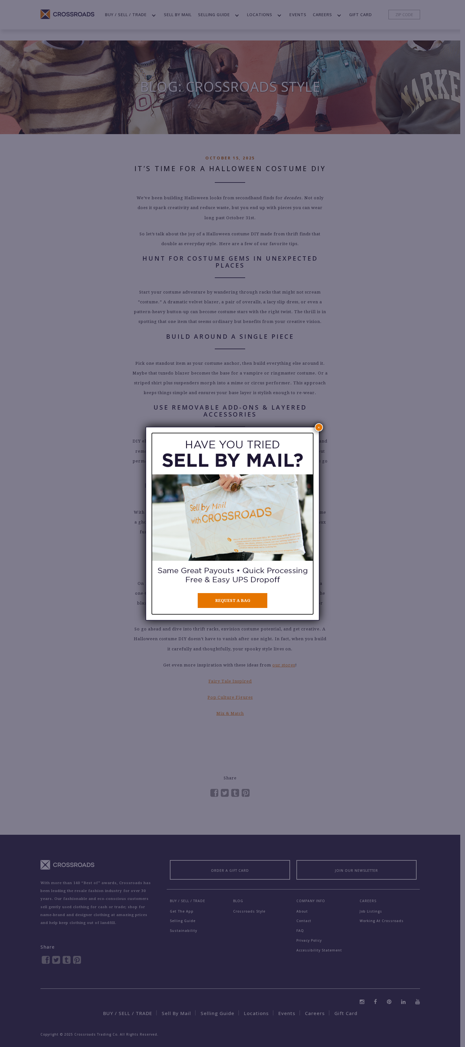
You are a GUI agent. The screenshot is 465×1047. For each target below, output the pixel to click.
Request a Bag (232, 600)
